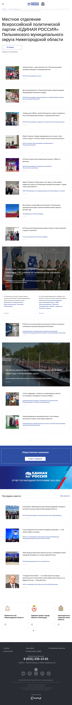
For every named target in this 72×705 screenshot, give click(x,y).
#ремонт (48, 308)
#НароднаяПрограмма (32, 561)
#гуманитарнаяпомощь (47, 280)
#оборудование (44, 306)
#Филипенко (45, 515)
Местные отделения (15, 9)
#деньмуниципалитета (43, 97)
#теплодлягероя (42, 400)
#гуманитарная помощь (58, 122)
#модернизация (53, 331)
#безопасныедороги (11, 378)
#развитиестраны (40, 538)
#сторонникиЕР (30, 584)
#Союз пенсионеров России (30, 237)
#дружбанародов (53, 97)
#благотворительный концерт (30, 168)
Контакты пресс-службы (33, 651)
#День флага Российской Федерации (48, 584)
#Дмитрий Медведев (53, 536)
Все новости (65, 496)
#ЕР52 (24, 76)
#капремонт (44, 333)
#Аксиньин (61, 97)
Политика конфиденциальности (36, 686)
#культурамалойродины (54, 300)
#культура (42, 308)
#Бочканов (24, 282)
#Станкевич (29, 143)
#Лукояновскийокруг (31, 515)
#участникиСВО (25, 280)
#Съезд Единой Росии (44, 561)
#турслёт (39, 76)
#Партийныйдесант (48, 143)
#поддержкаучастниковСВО (44, 166)
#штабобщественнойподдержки (41, 402)
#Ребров (47, 538)
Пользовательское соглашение (36, 684)
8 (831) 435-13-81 (36, 659)
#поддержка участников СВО (44, 122)
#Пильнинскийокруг (31, 76)
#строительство (47, 423)
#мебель (52, 306)
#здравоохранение (38, 331)
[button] (33, 630)
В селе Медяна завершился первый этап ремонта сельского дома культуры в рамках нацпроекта (52, 298)
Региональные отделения (57, 648)
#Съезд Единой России (32, 536)
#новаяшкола (8, 302)
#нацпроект (59, 306)
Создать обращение (35, 459)
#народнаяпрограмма (42, 191)
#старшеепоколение (52, 400)
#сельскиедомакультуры (47, 302)
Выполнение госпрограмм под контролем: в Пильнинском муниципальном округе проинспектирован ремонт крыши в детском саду (42, 207)
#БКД (43, 378)
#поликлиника (62, 333)
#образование (8, 306)
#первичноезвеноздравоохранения (32, 333)
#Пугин (36, 584)
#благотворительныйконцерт (13, 282)
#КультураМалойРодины (54, 515)
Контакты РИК (8, 651)
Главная (4, 9)
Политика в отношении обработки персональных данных (36, 687)
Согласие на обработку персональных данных (36, 689)
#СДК (56, 302)
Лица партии (30, 648)
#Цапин (24, 99)
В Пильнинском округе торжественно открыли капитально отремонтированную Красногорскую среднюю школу (17, 298)
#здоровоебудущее (28, 331)
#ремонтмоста (28, 378)
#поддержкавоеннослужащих (13, 280)
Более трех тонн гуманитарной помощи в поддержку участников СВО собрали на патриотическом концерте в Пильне (33, 272)
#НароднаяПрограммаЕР (33, 99)
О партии (6, 648)
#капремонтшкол (18, 302)
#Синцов (39, 515)
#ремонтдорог (20, 378)
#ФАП (53, 423)
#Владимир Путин (43, 536)
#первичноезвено (35, 425)
